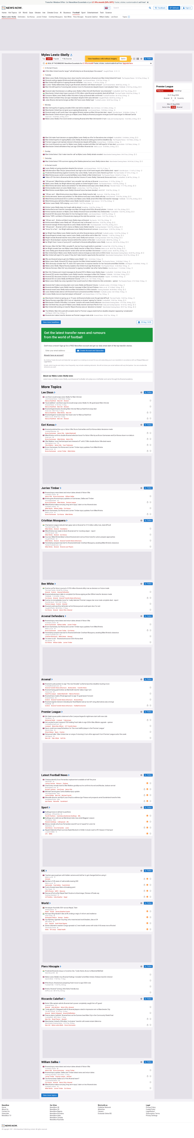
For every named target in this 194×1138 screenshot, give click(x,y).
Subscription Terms (153, 1113)
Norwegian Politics (51, 917)
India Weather (58, 897)
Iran (43, 13)
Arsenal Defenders (63, 592)
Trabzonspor (67, 720)
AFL (68, 822)
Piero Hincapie (78, 17)
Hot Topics (12, 13)
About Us (5, 1109)
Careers (101, 1111)
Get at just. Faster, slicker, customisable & (95, 2)
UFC (46, 834)
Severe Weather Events (62, 911)
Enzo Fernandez (59, 828)
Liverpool (59, 720)
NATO (56, 891)
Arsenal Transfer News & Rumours (71, 541)
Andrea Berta (72, 687)
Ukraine (38, 13)
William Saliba (104, 17)
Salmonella (48, 885)
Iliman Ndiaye (49, 732)
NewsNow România (57, 1113)
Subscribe (5, 1113)
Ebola (46, 929)
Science (108, 13)
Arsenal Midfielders (69, 1013)
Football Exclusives (80, 705)
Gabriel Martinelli (70, 433)
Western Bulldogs (50, 822)
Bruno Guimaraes (50, 433)
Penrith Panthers (50, 816)
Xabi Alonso (49, 828)
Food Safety (57, 885)
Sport (83, 13)
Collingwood (61, 822)
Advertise (101, 1109)
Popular (56, 59)
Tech (102, 13)
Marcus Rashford (50, 401)
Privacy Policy (141, 360)
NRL (79, 816)
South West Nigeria (61, 923)
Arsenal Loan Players (66, 547)
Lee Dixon (114, 17)
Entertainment (92, 13)
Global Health (61, 929)
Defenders (21, 17)
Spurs (56, 732)
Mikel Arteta (61, 412)
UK (20, 13)
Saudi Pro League (50, 694)
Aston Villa (166, 107)
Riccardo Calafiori (91, 17)
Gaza (31, 13)
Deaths (66, 917)
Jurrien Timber (41, 17)
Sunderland (63, 801)
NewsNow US (54, 1109)
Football (76, 13)
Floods (52, 911)
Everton (53, 592)
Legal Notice (48, 362)
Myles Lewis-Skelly (9, 17)
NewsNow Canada (56, 1117)
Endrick (47, 700)
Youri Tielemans (68, 445)
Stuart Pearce (56, 1019)
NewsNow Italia (55, 1115)
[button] (67, 58)
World (25, 13)
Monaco (58, 783)
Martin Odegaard (56, 1013)
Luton (67, 828)
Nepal (65, 897)
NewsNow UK (54, 1107)
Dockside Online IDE (105, 1113)
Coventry (180, 98)
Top (43, 59)
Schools (47, 879)
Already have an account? (54, 355)
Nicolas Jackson (50, 789)
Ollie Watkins (49, 445)
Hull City (62, 738)
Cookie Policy (150, 1109)
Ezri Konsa (31, 17)
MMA (50, 834)
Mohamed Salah (50, 720)
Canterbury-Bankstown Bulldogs (67, 816)
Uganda (51, 923)
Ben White (68, 17)
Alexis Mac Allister (58, 726)
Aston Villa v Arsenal (65, 610)
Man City (48, 1019)
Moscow (62, 891)
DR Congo (53, 929)
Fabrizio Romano (74, 694)
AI (61, 13)
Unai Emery (60, 789)
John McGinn (55, 1007)
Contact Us (6, 1111)
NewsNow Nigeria (56, 1111)
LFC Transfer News (71, 726)
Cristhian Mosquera (56, 17)
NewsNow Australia (57, 1119)
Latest (49, 59)
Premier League (71, 502)
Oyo (46, 923)
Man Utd (59, 401)
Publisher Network (104, 1107)
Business (67, 13)
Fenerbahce (63, 529)
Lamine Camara (50, 783)
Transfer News (82, 687)
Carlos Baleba (49, 795)
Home (4, 13)
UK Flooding (48, 897)
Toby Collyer (55, 738)
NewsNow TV (6, 1115)
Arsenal (166, 98)
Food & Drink (66, 885)
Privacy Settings (151, 1115)
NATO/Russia (49, 891)
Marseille (56, 801)
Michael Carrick (66, 795)
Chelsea (65, 783)
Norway (60, 917)
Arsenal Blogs (78, 700)
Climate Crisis (52, 13)
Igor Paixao (48, 801)
